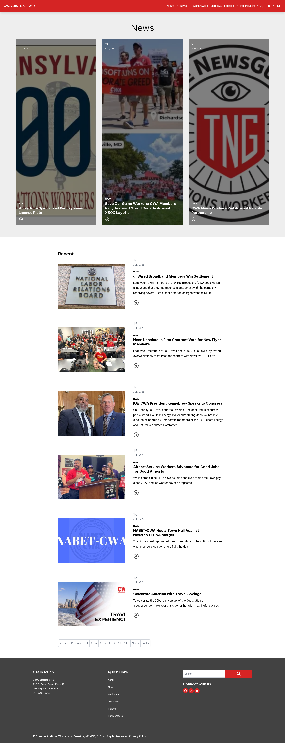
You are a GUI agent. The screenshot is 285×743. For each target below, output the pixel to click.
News (183, 6)
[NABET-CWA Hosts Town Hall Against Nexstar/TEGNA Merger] (91, 540)
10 (120, 643)
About (170, 6)
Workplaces (200, 6)
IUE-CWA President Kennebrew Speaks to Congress (178, 403)
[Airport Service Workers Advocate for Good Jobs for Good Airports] (91, 477)
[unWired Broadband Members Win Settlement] (91, 286)
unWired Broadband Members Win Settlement (173, 276)
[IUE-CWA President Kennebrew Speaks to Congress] (91, 413)
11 (126, 643)
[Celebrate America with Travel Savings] (91, 604)
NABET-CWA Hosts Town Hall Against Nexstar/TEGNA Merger (166, 532)
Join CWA (216, 6)
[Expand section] (176, 5)
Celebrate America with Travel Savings (167, 594)
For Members (247, 6)
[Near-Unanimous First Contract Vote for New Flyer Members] (91, 350)
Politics (229, 6)
